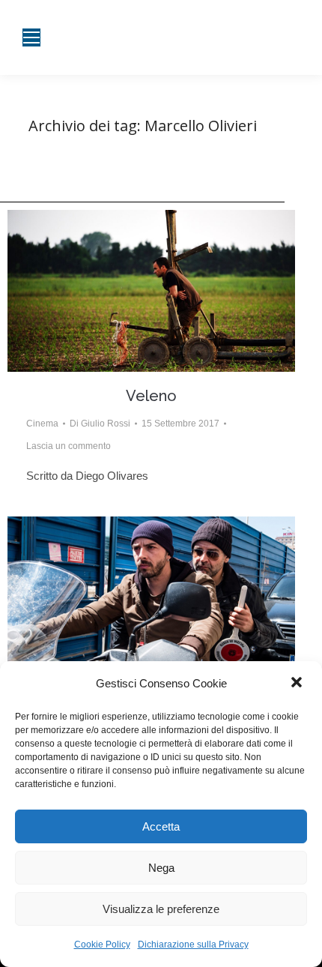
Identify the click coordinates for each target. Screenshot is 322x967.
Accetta (161, 826)
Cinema (42, 423)
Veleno (151, 396)
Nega (161, 867)
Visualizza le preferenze (161, 909)
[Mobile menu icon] (31, 37)
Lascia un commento (68, 446)
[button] (298, 684)
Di (100, 423)
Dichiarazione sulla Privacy (193, 944)
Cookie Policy (102, 944)
